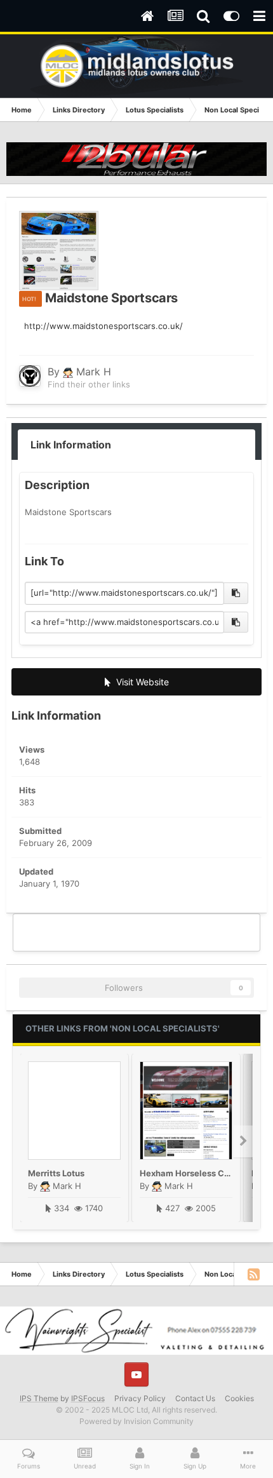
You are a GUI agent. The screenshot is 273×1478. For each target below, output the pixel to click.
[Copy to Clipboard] (235, 593)
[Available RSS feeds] (253, 1274)
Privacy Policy (140, 1398)
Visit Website (140, 681)
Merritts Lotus (56, 1173)
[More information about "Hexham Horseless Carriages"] (186, 1110)
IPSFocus (88, 1398)
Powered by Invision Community (136, 1421)
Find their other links (89, 384)
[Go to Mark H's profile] (30, 376)
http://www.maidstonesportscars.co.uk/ (103, 326)
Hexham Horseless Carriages (199, 1173)
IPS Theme (39, 1398)
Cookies (239, 1398)
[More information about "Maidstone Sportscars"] (58, 250)
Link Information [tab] (70, 444)
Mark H (93, 371)
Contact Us (195, 1398)
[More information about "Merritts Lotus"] (74, 1110)
